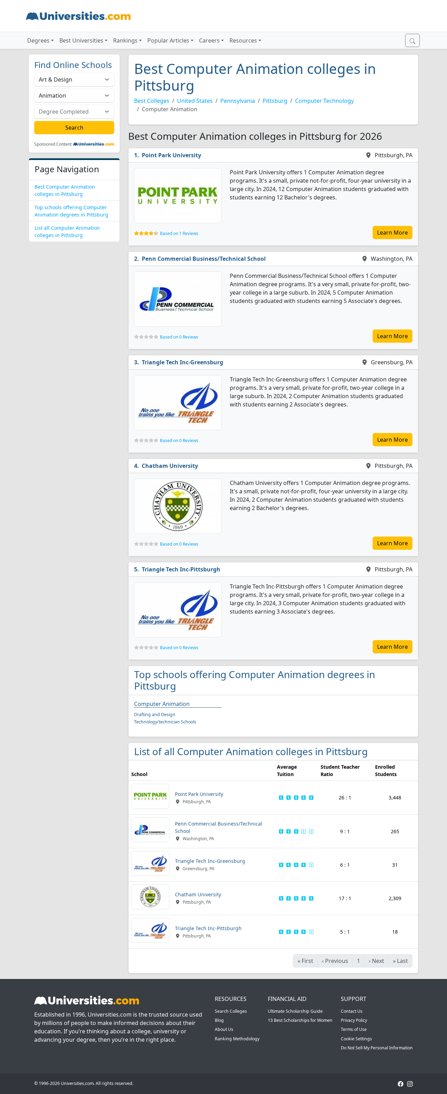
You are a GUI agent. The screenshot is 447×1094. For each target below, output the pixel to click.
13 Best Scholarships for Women (300, 1020)
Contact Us (351, 1011)
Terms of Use (354, 1029)
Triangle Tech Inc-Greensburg (182, 362)
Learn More (392, 232)
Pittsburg (275, 101)
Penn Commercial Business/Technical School (204, 259)
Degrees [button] (38, 40)
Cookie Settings (356, 1039)
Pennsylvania (237, 101)
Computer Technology (324, 101)
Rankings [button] (125, 40)
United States (195, 101)
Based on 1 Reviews (179, 233)
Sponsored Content (53, 144)
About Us (224, 1029)
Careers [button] (209, 40)
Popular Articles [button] (168, 40)
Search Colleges (231, 1011)
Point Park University (171, 155)
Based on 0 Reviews (179, 337)
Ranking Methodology (237, 1039)
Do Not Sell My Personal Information (377, 1048)
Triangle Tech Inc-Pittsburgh (181, 569)
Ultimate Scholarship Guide (295, 1011)
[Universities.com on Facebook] (400, 1083)
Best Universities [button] (81, 40)
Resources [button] (243, 40)
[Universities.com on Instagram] (410, 1083)
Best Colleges (151, 101)
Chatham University (170, 466)
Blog (219, 1020)
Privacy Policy (354, 1020)
